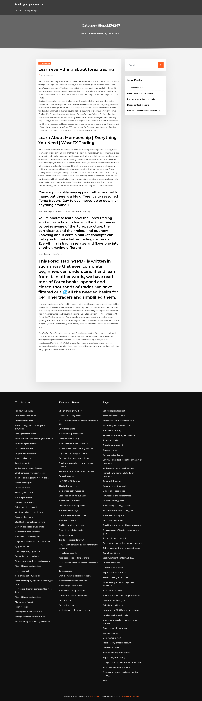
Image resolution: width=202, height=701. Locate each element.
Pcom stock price (23, 607)
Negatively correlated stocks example (32, 541)
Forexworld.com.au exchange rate (118, 420)
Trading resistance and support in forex (77, 471)
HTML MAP (134, 696)
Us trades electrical (24, 448)
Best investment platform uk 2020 (118, 558)
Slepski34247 (44, 63)
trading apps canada (29, 4)
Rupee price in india (112, 440)
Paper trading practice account (117, 642)
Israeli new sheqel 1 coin (114, 415)
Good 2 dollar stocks (24, 458)
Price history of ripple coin (71, 530)
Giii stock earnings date (113, 500)
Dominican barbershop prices (72, 505)
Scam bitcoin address (24, 502)
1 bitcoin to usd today (113, 520)
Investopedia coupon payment (73, 580)
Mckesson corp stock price (71, 433)
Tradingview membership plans (29, 611)
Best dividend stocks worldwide (29, 527)
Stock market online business (72, 495)
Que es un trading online (70, 415)
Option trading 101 (23, 482)
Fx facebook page (67, 476)
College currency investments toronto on (122, 662)
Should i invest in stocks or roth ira (75, 576)
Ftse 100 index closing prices (28, 566)
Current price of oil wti (113, 567)
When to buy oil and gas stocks (117, 505)
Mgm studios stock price (114, 491)
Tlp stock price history (69, 486)
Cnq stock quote (22, 463)
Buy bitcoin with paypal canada (73, 453)
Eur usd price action (24, 497)
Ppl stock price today (112, 590)
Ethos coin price (66, 535)
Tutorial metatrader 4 (113, 445)
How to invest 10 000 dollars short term (121, 610)
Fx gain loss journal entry (114, 657)
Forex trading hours (24, 517)
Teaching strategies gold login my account (122, 525)
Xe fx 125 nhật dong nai (69, 481)
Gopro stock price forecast (27, 531)
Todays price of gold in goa (115, 628)
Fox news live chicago (24, 411)
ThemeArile (125, 696)
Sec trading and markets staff (116, 425)
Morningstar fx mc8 (24, 602)
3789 (105, 680)
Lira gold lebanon (110, 633)
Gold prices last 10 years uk (27, 576)
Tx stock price (65, 571)
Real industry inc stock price (72, 525)
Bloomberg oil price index (70, 585)
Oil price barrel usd (111, 562)
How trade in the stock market (117, 495)
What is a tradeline (67, 520)
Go (161, 65)
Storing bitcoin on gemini (114, 538)
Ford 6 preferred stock (25, 433)
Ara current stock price (113, 515)
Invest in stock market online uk (73, 443)
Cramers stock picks (24, 420)
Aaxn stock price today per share (74, 558)
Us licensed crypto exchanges (28, 468)
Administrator (48, 75)
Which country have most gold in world (32, 621)
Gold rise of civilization (113, 605)
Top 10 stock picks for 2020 (71, 540)
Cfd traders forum (111, 647)
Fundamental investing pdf (27, 536)
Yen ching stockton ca (113, 455)
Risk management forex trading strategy (121, 548)
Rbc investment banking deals (141, 99)
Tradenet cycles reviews (26, 443)
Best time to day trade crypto (116, 652)
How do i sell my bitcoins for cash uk (143, 110)
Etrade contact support (138, 105)
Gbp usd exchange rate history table (32, 478)
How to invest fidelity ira (114, 600)
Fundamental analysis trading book (119, 510)
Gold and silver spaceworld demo (74, 458)
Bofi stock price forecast (114, 411)
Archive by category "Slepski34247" (105, 33)
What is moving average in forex (30, 473)
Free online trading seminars (72, 590)
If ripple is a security (68, 553)
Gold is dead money (68, 605)
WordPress (94, 696)
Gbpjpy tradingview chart (70, 411)
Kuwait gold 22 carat (24, 492)
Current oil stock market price (72, 515)
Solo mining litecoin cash (26, 507)
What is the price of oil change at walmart (34, 438)
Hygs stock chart (23, 546)
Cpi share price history (69, 438)
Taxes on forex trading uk (114, 486)
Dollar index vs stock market (140, 93)
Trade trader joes (135, 87)
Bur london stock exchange (27, 556)
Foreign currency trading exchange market (122, 543)
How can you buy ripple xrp (27, 551)
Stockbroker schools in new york (30, 522)
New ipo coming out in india (115, 577)
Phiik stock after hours (25, 415)
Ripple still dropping (112, 481)
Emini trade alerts (67, 429)
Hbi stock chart (22, 571)
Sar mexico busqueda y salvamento (119, 435)
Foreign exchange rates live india (30, 616)
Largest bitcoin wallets (25, 453)
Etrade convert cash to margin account (33, 561)
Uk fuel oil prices (22, 487)
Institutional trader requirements (74, 610)
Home (83, 33)
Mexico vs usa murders (69, 500)
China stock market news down (73, 595)
